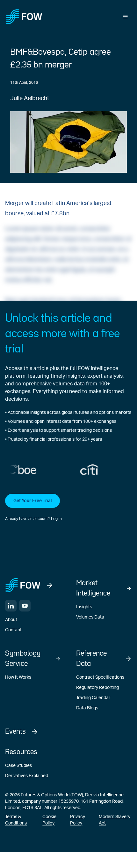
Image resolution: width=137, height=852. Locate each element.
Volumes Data (90, 617)
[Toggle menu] (125, 16)
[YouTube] (25, 605)
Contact (13, 630)
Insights (84, 607)
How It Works (18, 677)
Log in (56, 519)
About (11, 620)
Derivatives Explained (26, 776)
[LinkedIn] (11, 605)
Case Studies (18, 765)
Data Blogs (87, 708)
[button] (68, 508)
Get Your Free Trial (32, 501)
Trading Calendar (93, 698)
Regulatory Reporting (97, 687)
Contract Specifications (100, 677)
